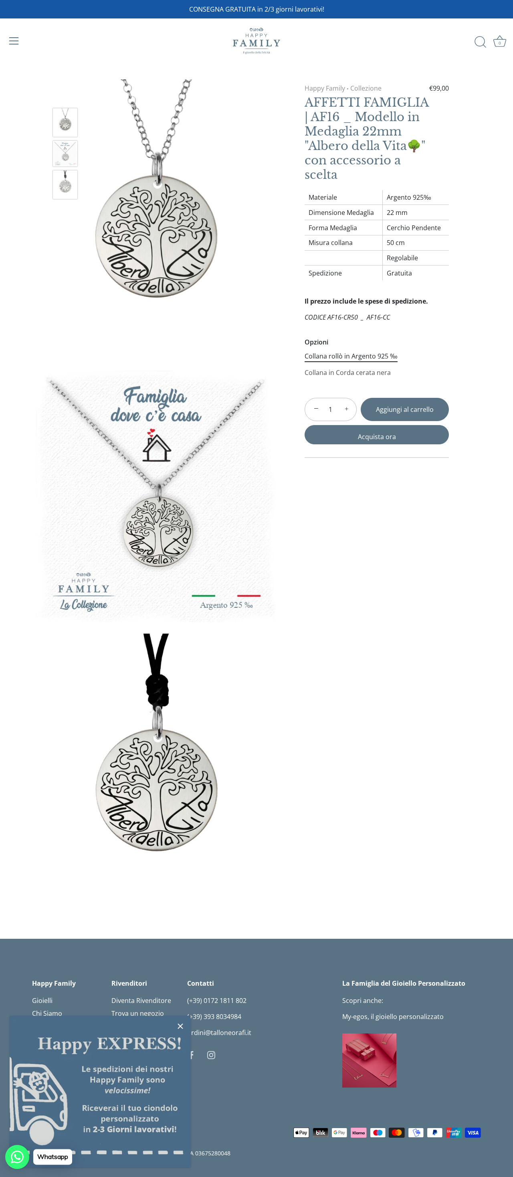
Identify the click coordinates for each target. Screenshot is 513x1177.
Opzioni (316, 342)
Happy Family (325, 88)
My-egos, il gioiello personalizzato (393, 1016)
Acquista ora (377, 436)
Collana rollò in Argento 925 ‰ (351, 356)
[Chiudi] (180, 1026)
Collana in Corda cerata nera (348, 373)
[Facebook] (191, 1054)
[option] (65, 123)
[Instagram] (211, 1054)
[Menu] (14, 41)
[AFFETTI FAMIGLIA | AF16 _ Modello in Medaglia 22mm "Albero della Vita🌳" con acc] (65, 122)
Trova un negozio (137, 1013)
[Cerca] (480, 42)
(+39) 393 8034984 (214, 1016)
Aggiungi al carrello (405, 409)
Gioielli (42, 1000)
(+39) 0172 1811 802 (216, 1000)
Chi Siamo (47, 1013)
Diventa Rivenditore (141, 1000)
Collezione (366, 88)
